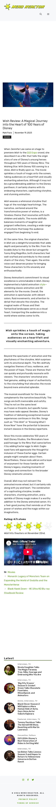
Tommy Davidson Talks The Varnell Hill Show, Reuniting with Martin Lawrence (29, 726)
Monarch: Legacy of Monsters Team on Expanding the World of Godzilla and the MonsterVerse (26, 580)
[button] (40, 14)
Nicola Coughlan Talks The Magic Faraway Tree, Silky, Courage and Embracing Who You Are (30, 671)
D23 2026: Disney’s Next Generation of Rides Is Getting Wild (28, 741)
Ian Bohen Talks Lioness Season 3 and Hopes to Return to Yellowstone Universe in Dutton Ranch (29, 757)
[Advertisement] (28, 50)
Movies (7, 137)
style (42, 284)
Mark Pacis (7, 133)
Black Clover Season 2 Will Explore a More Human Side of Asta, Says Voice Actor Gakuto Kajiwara (29, 709)
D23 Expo (32, 152)
